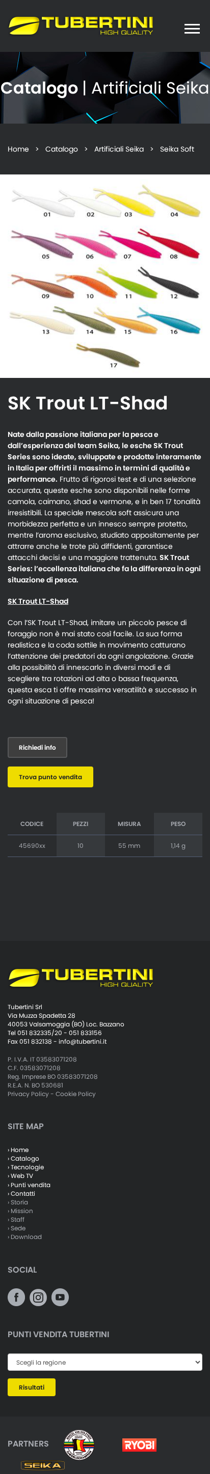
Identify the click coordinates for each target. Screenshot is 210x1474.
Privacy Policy (28, 1093)
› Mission (20, 1210)
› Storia (18, 1202)
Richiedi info (37, 747)
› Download (25, 1236)
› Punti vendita (29, 1185)
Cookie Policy (76, 1093)
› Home (18, 1149)
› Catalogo (23, 1158)
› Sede (16, 1228)
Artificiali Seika (119, 149)
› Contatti (21, 1193)
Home (18, 149)
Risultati (31, 1387)
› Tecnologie (26, 1167)
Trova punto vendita (50, 777)
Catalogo (61, 149)
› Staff (16, 1219)
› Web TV (20, 1175)
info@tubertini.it (83, 1041)
